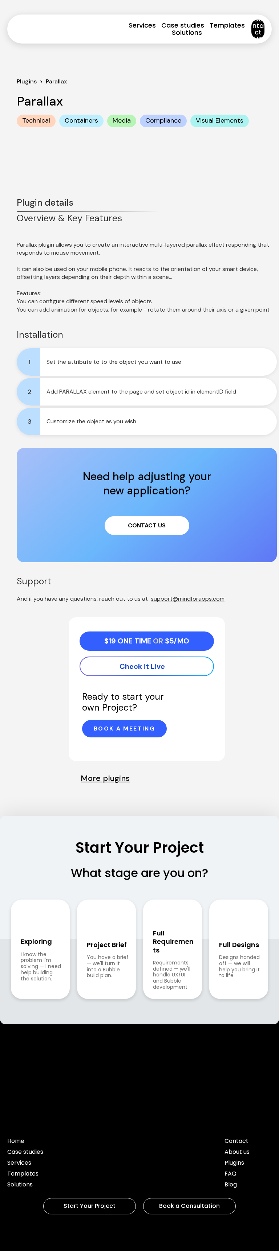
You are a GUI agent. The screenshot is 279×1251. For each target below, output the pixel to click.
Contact (236, 1141)
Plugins (234, 1163)
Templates (227, 25)
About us (237, 1152)
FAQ (230, 1174)
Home (15, 1141)
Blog (231, 1185)
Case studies (182, 25)
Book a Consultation (189, 1206)
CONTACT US (147, 525)
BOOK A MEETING (124, 728)
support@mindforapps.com (188, 598)
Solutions (187, 32)
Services (142, 25)
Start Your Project (90, 1206)
